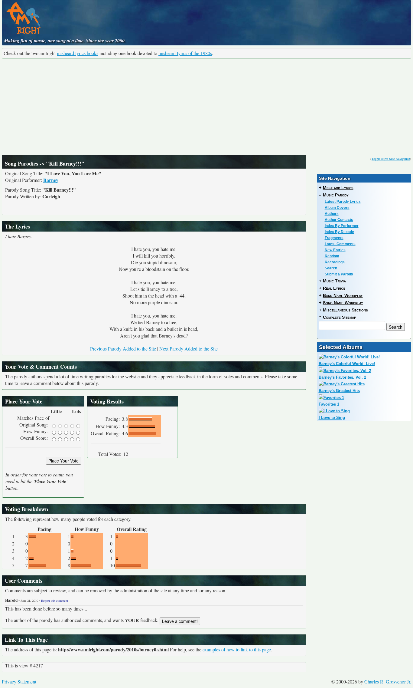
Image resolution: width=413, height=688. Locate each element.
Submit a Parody (339, 274)
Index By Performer (342, 226)
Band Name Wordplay (343, 295)
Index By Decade (339, 232)
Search (331, 268)
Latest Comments (340, 244)
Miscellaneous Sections (345, 310)
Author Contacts (339, 220)
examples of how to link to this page (237, 649)
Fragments (334, 238)
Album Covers (337, 208)
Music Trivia (334, 280)
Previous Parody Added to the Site (123, 348)
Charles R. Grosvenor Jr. (387, 681)
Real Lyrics (334, 288)
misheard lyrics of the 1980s (185, 53)
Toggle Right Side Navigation (391, 158)
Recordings (335, 262)
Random (332, 256)
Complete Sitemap (339, 317)
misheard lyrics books (77, 53)
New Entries (335, 250)
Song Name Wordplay (343, 302)
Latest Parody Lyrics (343, 201)
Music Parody (336, 195)
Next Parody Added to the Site (188, 348)
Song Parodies (21, 163)
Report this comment (54, 600)
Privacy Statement (19, 681)
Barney (50, 179)
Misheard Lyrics (338, 187)
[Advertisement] (206, 106)
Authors (332, 214)
